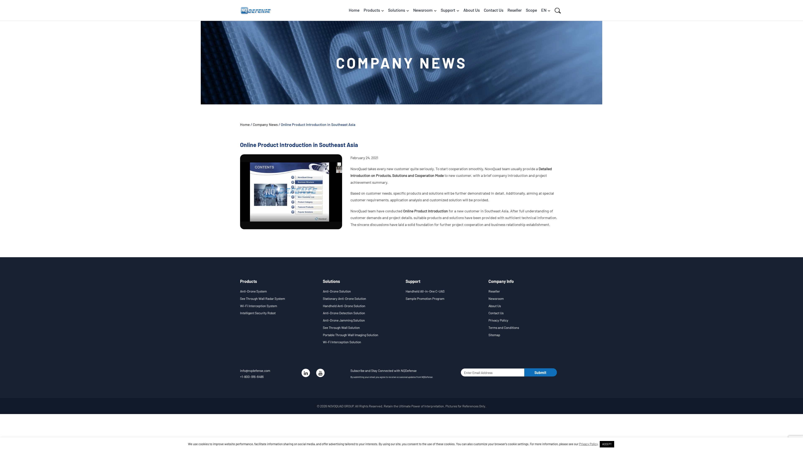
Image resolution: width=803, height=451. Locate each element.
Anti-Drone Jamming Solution (344, 320)
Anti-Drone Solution (337, 291)
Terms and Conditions (503, 327)
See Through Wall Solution (341, 327)
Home (245, 124)
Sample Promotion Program (425, 298)
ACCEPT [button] (607, 444)
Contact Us (496, 313)
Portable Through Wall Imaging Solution (350, 335)
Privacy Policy (498, 320)
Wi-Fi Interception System (258, 306)
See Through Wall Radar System (262, 298)
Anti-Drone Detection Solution (344, 313)
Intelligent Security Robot (258, 313)
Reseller (494, 291)
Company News (265, 124)
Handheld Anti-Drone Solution (344, 306)
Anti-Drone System (253, 291)
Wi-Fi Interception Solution (342, 342)
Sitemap (494, 335)
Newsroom (496, 298)
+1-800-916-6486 (252, 377)
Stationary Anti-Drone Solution (344, 298)
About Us (494, 306)
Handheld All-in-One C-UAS (425, 291)
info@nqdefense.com (255, 370)
